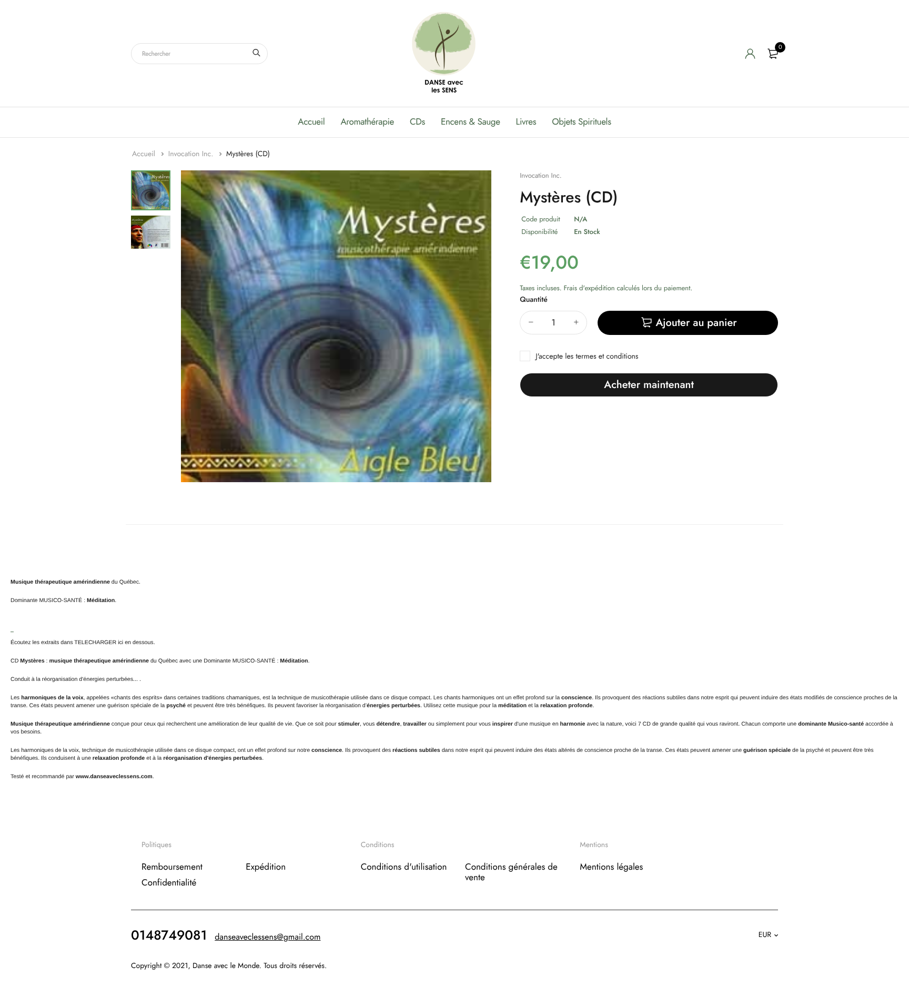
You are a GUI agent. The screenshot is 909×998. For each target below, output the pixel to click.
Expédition (266, 866)
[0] (772, 53)
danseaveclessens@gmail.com (267, 937)
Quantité (534, 299)
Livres (526, 122)
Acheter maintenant (648, 384)
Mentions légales (611, 866)
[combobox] (199, 53)
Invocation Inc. (192, 154)
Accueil (311, 122)
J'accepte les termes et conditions (587, 356)
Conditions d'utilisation (404, 866)
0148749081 (169, 934)
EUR (765, 935)
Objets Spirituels (581, 122)
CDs (417, 122)
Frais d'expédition (588, 288)
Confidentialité (169, 883)
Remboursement (172, 866)
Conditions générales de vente (511, 871)
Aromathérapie (367, 122)
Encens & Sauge (470, 122)
